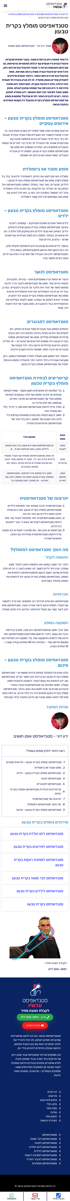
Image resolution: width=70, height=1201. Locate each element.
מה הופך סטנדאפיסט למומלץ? (44, 804)
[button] (5, 5)
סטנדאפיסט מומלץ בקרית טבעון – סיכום (38, 809)
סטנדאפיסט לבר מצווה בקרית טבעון (37, 878)
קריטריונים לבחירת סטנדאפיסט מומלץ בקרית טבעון (35, 791)
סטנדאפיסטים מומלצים (47, 14)
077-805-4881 (57, 969)
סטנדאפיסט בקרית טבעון (45, 904)
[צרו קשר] (35, 1195)
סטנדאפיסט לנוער (51, 778)
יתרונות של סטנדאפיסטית (46, 798)
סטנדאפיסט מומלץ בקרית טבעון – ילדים (39, 773)
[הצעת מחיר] (58, 1195)
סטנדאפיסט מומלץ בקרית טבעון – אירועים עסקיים (34, 762)
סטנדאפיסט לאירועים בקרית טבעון (38, 846)
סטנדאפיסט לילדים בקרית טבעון (40, 891)
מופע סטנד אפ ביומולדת (47, 767)
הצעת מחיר (58, 1198)
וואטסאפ (11, 1198)
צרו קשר (35, 1198)
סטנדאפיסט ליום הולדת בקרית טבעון (36, 833)
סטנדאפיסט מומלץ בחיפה (22, 14)
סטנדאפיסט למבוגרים (49, 784)
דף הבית (64, 14)
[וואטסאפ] (11, 1195)
